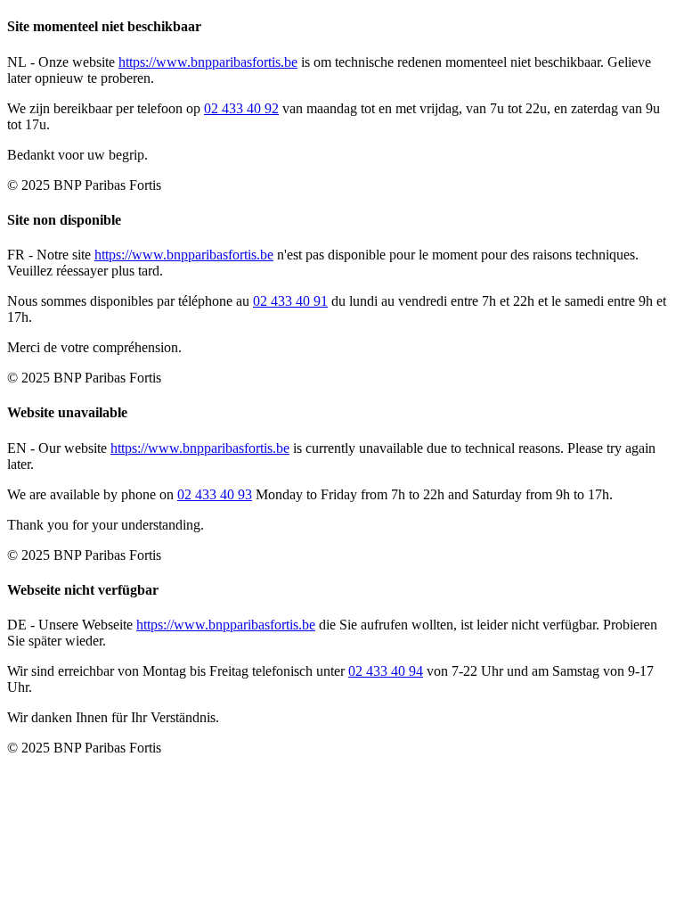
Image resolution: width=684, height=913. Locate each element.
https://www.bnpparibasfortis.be (207, 62)
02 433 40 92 (241, 108)
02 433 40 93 (214, 494)
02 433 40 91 (290, 300)
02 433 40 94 (385, 671)
